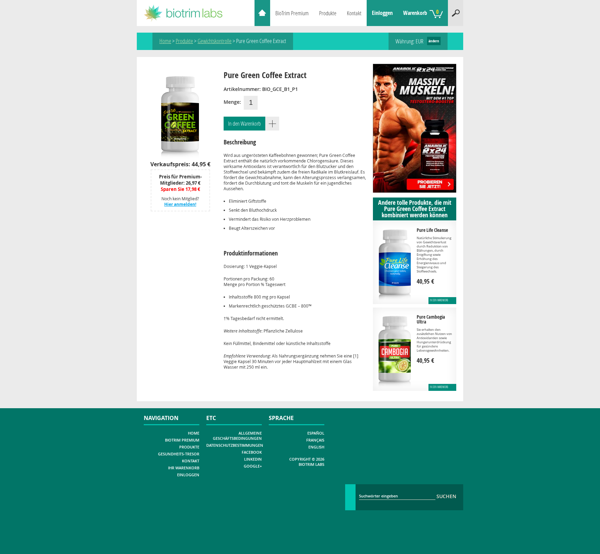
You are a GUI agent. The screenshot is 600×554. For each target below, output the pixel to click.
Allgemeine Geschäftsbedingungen (237, 435)
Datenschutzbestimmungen (234, 445)
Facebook (252, 452)
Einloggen (382, 13)
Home (262, 13)
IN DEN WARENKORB (439, 300)
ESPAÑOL (315, 433)
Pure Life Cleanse (432, 230)
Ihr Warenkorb (183, 467)
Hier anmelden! (180, 204)
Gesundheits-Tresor (178, 453)
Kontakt (354, 13)
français (315, 440)
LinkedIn (253, 459)
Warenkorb (421, 12)
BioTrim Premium (292, 13)
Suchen (455, 13)
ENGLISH (316, 447)
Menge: (232, 102)
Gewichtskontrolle (215, 41)
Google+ (253, 466)
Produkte (327, 13)
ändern (433, 40)
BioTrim (187, 13)
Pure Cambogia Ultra (431, 319)
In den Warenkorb (244, 123)
